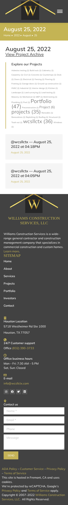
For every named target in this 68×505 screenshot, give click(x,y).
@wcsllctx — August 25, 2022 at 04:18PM (31, 144)
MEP (39, 97)
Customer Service (32, 469)
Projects (9, 283)
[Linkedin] (24, 391)
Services (9, 276)
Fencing (39, 79)
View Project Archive (24, 54)
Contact (9, 305)
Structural (54, 117)
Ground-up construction (49, 83)
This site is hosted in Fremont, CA (24, 477)
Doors (18, 79)
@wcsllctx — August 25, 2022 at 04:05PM (31, 173)
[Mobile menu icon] (60, 11)
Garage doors (29, 83)
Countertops (49, 74)
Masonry (16, 97)
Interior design (40, 88)
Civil (27, 74)
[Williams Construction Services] (34, 203)
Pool (26, 102)
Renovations (18, 117)
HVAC (15, 88)
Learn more (11, 251)
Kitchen (53, 88)
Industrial (25, 88)
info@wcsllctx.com (16, 383)
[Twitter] (18, 391)
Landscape (17, 92)
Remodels (47, 112)
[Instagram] (6, 391)
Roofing (43, 117)
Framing (16, 83)
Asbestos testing (20, 70)
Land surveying (32, 92)
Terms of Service (15, 473)
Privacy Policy (56, 469)
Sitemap (12, 255)
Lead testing (48, 92)
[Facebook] (12, 391)
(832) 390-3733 (23, 348)
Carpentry (17, 74)
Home (8, 261)
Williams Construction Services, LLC (34, 220)
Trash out (16, 122)
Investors (10, 298)
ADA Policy (9, 469)
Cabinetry (47, 70)
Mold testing (50, 97)
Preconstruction (30, 107)
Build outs (35, 70)
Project (47, 107)
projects (26, 111)
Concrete (36, 74)
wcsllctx (38, 121)
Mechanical (28, 97)
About (8, 268)
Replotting (32, 117)
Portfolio (31, 104)
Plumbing (16, 102)
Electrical (28, 79)
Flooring (50, 79)
